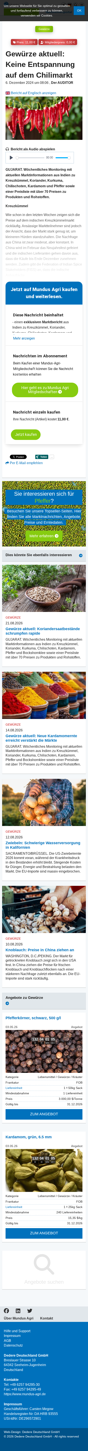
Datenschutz (13, 1345)
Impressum (12, 1336)
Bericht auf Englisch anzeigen (33, 93)
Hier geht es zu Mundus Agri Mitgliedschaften (45, 390)
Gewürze (44, 29)
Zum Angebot (44, 1114)
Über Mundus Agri (18, 1318)
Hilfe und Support (17, 1331)
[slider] (30, 158)
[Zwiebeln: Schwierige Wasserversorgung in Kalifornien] (44, 802)
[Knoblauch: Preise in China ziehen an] (44, 909)
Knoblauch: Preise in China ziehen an (40, 950)
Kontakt (46, 1318)
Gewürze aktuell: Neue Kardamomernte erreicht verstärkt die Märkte (41, 738)
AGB (7, 1340)
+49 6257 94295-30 (25, 1384)
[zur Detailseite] (44, 1051)
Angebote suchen (44, 1282)
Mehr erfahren (42, 536)
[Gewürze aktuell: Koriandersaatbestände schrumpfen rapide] (44, 588)
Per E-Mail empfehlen (26, 463)
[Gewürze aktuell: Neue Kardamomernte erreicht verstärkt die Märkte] (44, 695)
